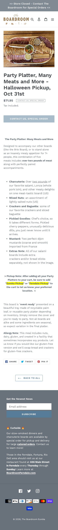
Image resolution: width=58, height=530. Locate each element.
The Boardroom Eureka (33, 519)
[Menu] (52, 19)
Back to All (31, 378)
